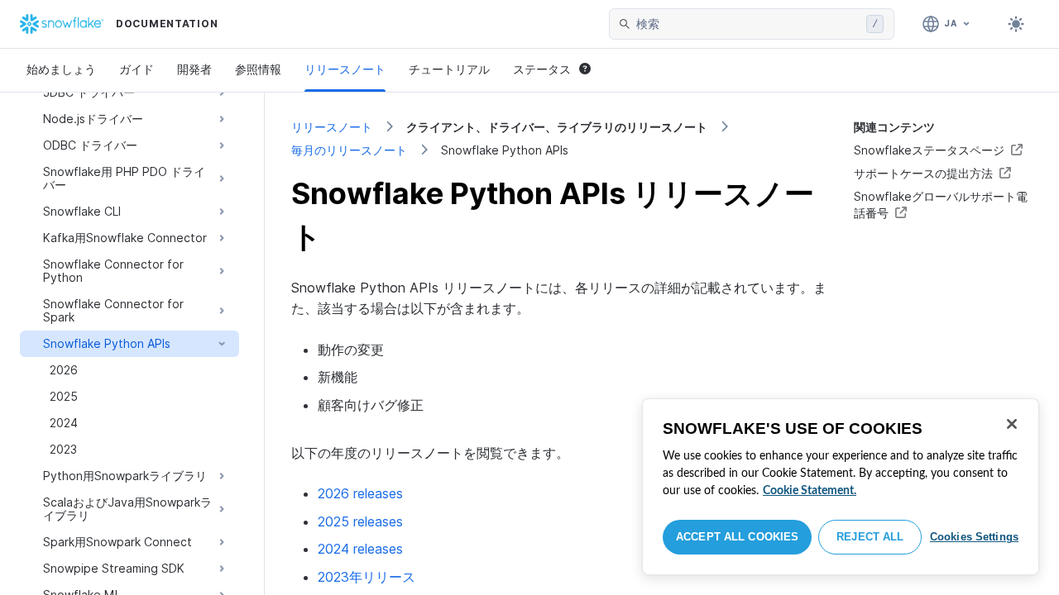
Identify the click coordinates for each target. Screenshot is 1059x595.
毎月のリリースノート (349, 150)
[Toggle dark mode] (1016, 23)
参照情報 (258, 69)
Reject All (869, 537)
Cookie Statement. (809, 491)
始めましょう (61, 69)
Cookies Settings (974, 537)
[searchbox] (748, 24)
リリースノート (345, 69)
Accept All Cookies (737, 537)
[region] (840, 486)
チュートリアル (449, 69)
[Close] (1012, 424)
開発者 (194, 69)
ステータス (542, 69)
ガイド (136, 69)
